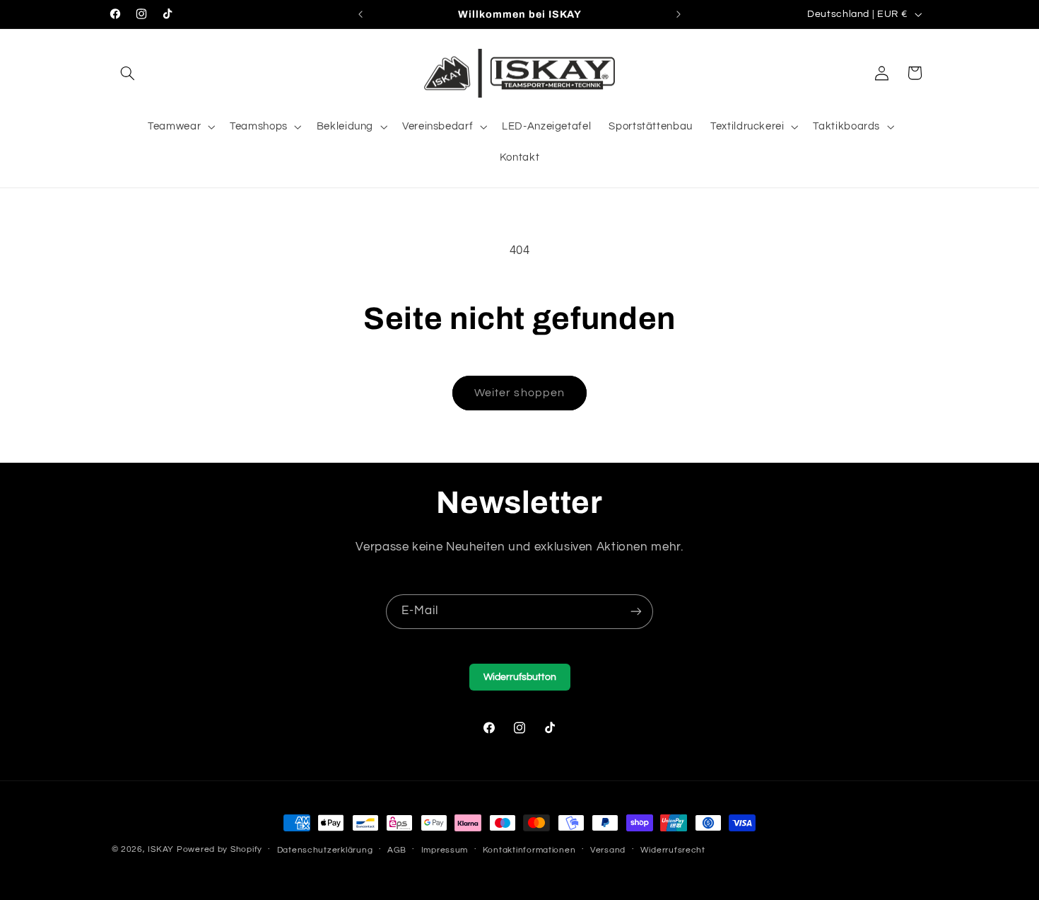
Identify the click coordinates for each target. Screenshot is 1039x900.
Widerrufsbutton (519, 677)
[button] (128, 73)
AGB (396, 850)
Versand (608, 850)
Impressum (445, 850)
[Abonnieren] (636, 611)
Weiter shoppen (519, 392)
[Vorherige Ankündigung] (360, 14)
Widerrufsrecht (672, 850)
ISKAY (161, 849)
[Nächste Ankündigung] (678, 14)
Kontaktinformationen (529, 850)
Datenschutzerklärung (325, 850)
